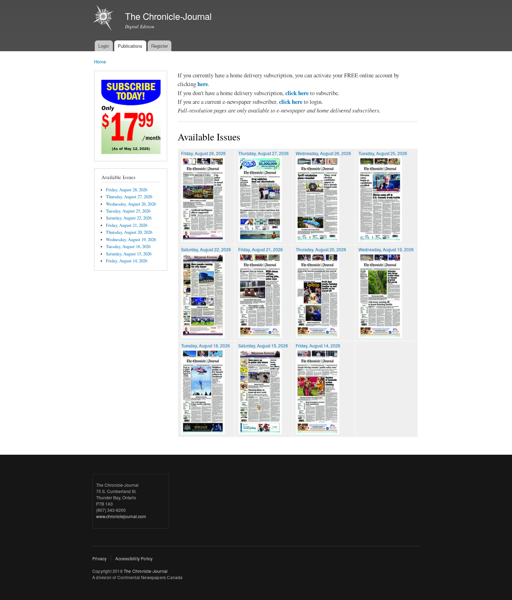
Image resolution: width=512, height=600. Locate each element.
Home (100, 61)
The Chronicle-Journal (146, 571)
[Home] (104, 19)
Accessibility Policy (134, 558)
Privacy (99, 558)
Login (103, 46)
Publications (130, 46)
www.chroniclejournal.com (121, 516)
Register (159, 46)
